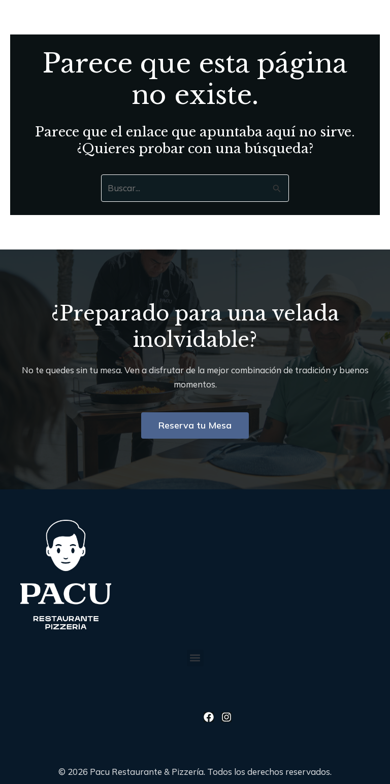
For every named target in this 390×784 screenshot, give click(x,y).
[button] (300, 16)
